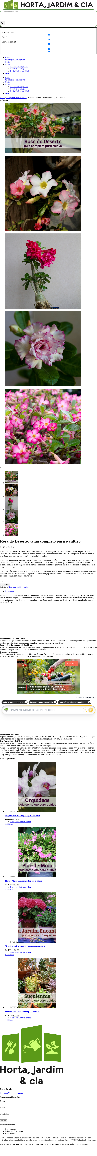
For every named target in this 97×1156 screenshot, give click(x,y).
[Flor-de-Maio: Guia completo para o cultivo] (37, 877)
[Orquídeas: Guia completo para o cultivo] (37, 811)
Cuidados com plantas (19, 66)
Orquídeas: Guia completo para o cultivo (22, 815)
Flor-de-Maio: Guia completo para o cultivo (23, 881)
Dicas (7, 64)
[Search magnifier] (2, 23)
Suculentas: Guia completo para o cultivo (22, 1011)
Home (7, 57)
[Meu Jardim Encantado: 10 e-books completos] (37, 942)
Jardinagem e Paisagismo (15, 60)
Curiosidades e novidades (20, 71)
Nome (2, 1101)
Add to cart (5, 585)
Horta (7, 62)
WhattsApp (4, 1114)
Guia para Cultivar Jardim (18, 587)
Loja (7, 73)
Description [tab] (9, 591)
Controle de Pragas (17, 69)
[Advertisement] (48, 620)
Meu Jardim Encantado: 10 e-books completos (25, 946)
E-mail (2, 1107)
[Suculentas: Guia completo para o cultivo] (37, 1007)
